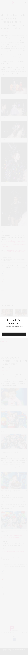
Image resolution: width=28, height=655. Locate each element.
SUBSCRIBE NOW (14, 334)
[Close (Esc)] (25, 318)
